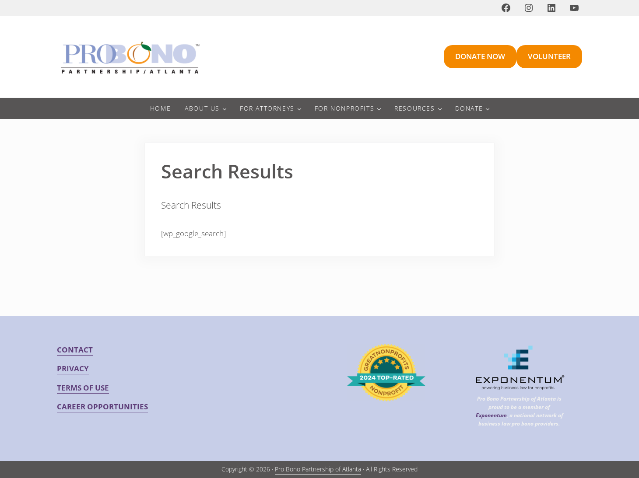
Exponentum (491, 415)
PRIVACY (73, 368)
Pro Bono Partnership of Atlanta (318, 469)
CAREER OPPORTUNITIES (102, 406)
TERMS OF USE (83, 388)
